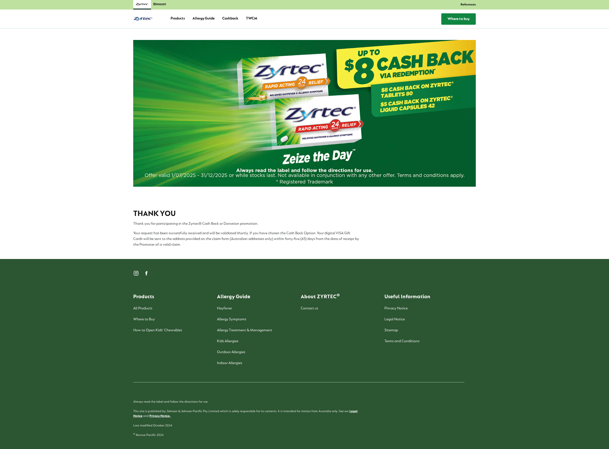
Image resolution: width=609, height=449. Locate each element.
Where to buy (458, 19)
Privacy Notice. (160, 416)
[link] (160, 5)
